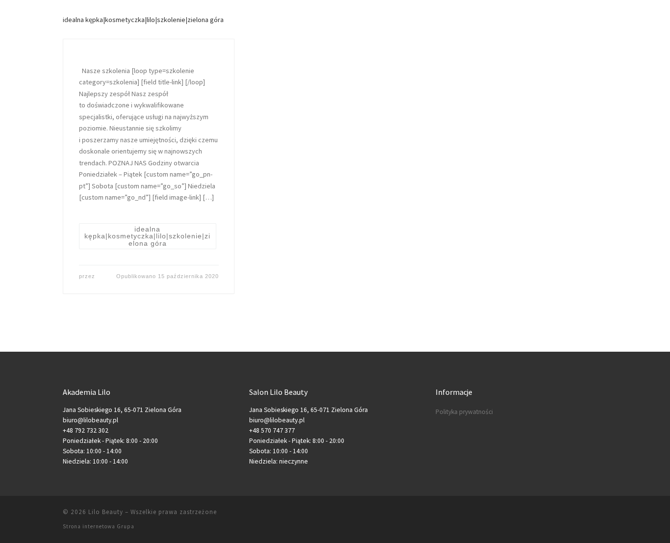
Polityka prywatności (464, 412)
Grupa (125, 526)
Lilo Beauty (105, 512)
